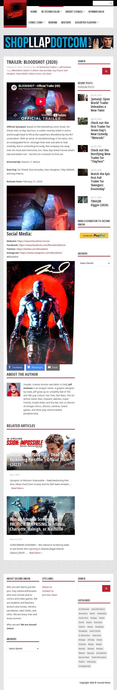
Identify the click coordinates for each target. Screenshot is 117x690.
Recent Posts (85, 83)
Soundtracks (101, 653)
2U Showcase (84, 609)
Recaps (91, 644)
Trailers (53, 67)
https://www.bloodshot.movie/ (33, 241)
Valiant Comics (35, 73)
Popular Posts (86, 87)
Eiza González (46, 70)
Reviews (82, 648)
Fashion (82, 627)
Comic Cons (35, 22)
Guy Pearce (58, 70)
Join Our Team (49, 594)
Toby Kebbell (22, 73)
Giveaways (99, 627)
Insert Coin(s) (73, 11)
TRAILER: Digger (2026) (99, 203)
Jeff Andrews (65, 67)
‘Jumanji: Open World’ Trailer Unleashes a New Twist (100, 104)
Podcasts (82, 644)
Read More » (17, 488)
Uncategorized (84, 666)
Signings (90, 653)
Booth (92, 613)
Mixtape (66, 22)
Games (90, 627)
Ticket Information (99, 657)
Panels (99, 640)
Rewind (52, 22)
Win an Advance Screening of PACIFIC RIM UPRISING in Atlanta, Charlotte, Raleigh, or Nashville (38, 524)
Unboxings (91, 662)
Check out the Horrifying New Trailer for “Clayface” (100, 155)
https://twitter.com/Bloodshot (32, 248)
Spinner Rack (96, 11)
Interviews (96, 635)
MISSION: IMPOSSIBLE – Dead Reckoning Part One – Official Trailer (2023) (40, 459)
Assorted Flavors (85, 22)
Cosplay (93, 618)
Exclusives (98, 622)
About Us (47, 586)
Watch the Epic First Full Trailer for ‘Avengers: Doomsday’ (100, 181)
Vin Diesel (47, 73)
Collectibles (101, 613)
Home (33, 11)
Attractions (83, 613)
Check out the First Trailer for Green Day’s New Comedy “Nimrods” (100, 130)
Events (101, 618)
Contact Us (47, 590)
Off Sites (91, 640)
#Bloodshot (17, 70)
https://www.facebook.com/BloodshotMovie (42, 244)
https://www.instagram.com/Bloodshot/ (41, 252)
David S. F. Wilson (31, 70)
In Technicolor (50, 11)
